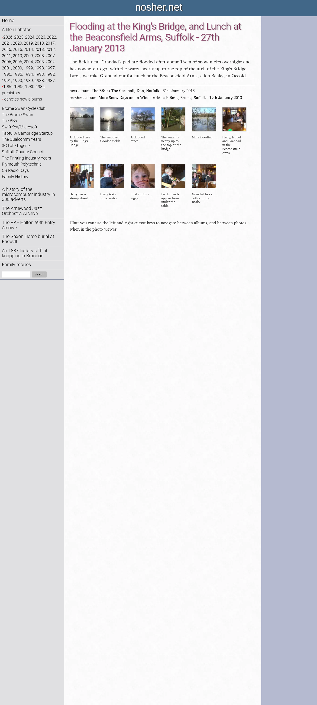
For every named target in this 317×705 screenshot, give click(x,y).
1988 (39, 80)
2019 (28, 43)
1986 (8, 86)
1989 (28, 80)
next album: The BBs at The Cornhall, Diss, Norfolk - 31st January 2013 (132, 90)
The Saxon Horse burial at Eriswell (28, 239)
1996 (6, 74)
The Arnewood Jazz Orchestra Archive (22, 211)
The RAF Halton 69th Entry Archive (28, 225)
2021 (6, 43)
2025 (18, 37)
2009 (28, 55)
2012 (50, 49)
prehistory (11, 92)
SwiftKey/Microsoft (19, 126)
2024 (29, 37)
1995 (17, 74)
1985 (18, 86)
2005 (17, 61)
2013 (39, 49)
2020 (17, 43)
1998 (39, 67)
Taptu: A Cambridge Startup (27, 133)
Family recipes (16, 264)
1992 (50, 74)
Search (39, 274)
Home (8, 20)
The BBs (9, 120)
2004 (28, 61)
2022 (51, 37)
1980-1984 (35, 86)
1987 (50, 80)
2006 (6, 61)
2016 (6, 49)
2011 (6, 55)
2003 (39, 61)
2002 (50, 61)
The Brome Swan (17, 114)
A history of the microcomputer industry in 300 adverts (28, 194)
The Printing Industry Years (26, 158)
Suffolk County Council (23, 151)
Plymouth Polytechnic (22, 164)
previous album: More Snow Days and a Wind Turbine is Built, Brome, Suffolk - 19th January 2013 (156, 97)
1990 (17, 80)
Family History (15, 176)
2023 (40, 37)
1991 (6, 80)
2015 (17, 49)
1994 (28, 74)
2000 (17, 67)
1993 (39, 74)
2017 (50, 43)
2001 (6, 67)
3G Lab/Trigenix (16, 145)
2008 (39, 55)
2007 (50, 55)
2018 (39, 43)
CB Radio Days (15, 170)
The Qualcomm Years (21, 139)
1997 (50, 67)
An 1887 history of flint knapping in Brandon (24, 253)
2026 (8, 37)
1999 (28, 67)
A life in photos (16, 29)
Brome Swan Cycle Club (23, 108)
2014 (28, 49)
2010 (17, 55)
